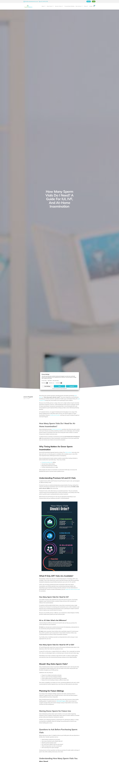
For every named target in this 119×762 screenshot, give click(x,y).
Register (88, 1)
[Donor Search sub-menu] (53, 6)
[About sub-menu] (45, 6)
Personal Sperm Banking (69, 6)
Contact (90, 6)
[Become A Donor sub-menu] (63, 6)
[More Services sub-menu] (82, 6)
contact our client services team (72, 589)
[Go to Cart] (94, 6)
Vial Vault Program (61, 701)
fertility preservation (55, 415)
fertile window (68, 452)
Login (94, 1)
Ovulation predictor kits (47, 462)
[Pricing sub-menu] (87, 6)
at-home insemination (57, 429)
